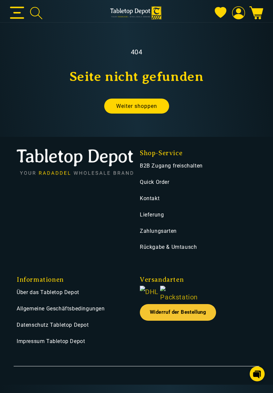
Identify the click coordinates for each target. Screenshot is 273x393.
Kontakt (149, 198)
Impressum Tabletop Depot (51, 341)
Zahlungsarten (158, 231)
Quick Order (154, 182)
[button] (17, 13)
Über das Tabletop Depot (48, 292)
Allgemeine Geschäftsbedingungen (61, 308)
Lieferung (152, 214)
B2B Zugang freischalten (171, 166)
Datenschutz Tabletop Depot (53, 325)
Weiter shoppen (136, 106)
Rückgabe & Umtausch (168, 247)
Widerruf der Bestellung (178, 312)
